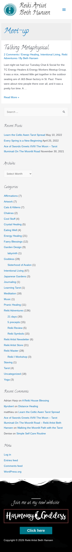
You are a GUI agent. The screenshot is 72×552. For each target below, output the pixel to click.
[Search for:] (36, 112)
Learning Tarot (12, 287)
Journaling (10, 282)
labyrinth (13, 253)
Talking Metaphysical (26, 48)
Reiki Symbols (16, 333)
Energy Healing (30, 54)
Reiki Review (15, 328)
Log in (7, 454)
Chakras (9, 213)
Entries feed (11, 460)
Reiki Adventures (13, 310)
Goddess (9, 259)
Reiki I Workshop (17, 356)
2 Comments (11, 54)
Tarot (7, 368)
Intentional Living (50, 54)
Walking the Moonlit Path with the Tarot (40, 427)
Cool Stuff (9, 218)
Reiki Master (11, 350)
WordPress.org (12, 471)
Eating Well (10, 230)
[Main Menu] (64, 9)
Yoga (7, 379)
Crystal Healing (13, 224)
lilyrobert (9, 406)
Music (7, 299)
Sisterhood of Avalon (20, 265)
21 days (12, 316)
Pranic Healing (12, 304)
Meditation (10, 293)
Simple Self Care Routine (31, 433)
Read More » (11, 97)
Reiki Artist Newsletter (16, 339)
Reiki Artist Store (13, 345)
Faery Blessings (13, 241)
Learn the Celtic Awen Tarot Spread (24, 135)
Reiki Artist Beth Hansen (34, 9)
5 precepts (14, 322)
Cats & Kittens (12, 207)
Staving (8, 362)
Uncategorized (12, 374)
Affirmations (11, 195)
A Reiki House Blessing (35, 400)
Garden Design (13, 247)
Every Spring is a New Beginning (23, 140)
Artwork (8, 201)
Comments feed (13, 466)
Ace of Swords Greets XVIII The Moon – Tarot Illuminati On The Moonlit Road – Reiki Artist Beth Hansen (32, 422)
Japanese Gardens (15, 276)
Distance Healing (28, 406)
